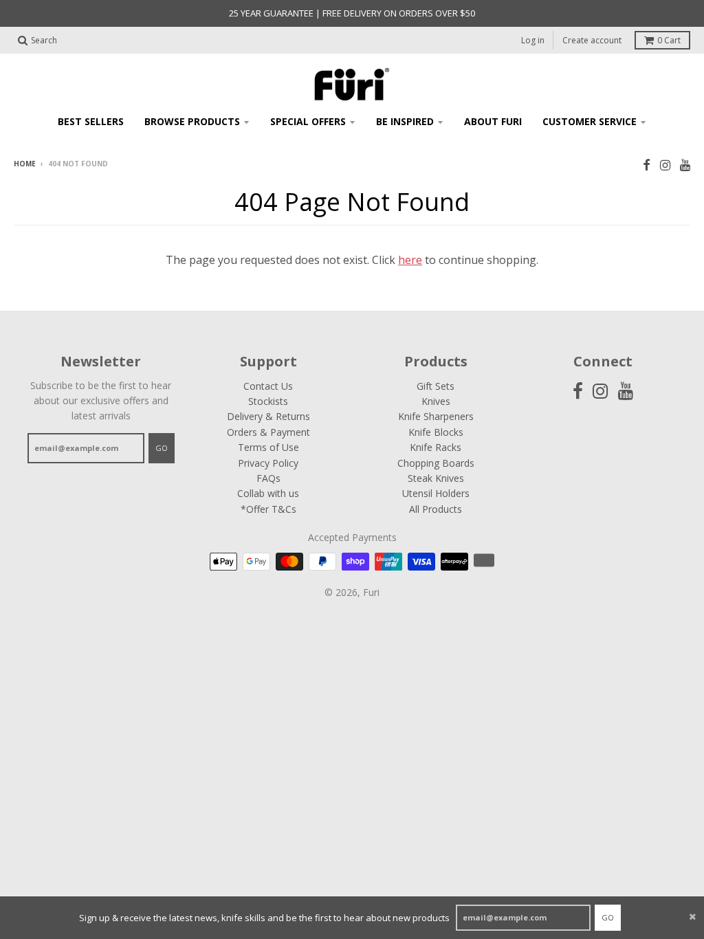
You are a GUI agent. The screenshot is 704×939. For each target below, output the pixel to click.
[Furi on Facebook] (646, 165)
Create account (592, 40)
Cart (669, 40)
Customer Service (589, 121)
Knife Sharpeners (436, 416)
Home (25, 163)
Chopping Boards (435, 463)
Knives (435, 401)
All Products (435, 509)
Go (608, 917)
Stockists (268, 401)
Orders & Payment (268, 432)
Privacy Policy (268, 463)
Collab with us (268, 493)
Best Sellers (91, 121)
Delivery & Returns (268, 416)
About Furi (493, 121)
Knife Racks (435, 447)
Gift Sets (435, 386)
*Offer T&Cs (268, 509)
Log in (532, 40)
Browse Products (192, 121)
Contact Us (268, 386)
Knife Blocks (435, 432)
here (410, 259)
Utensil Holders (436, 493)
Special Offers (308, 121)
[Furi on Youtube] (685, 165)
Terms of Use (268, 447)
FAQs (268, 478)
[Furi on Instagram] (665, 165)
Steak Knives (436, 478)
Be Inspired (405, 121)
